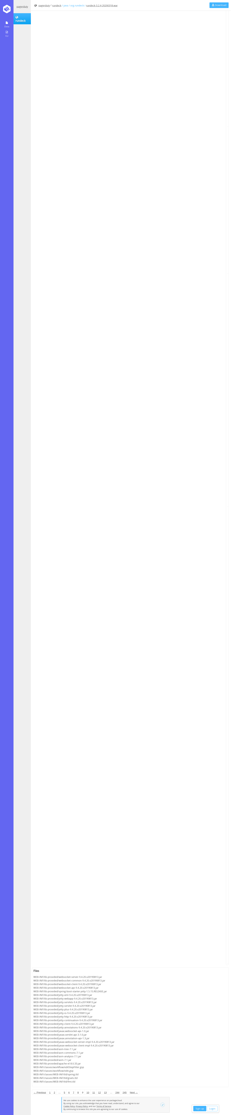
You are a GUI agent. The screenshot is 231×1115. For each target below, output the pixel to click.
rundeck (56, 5)
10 (87, 1092)
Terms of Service (103, 1106)
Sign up (200, 1108)
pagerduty (22, 6)
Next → (134, 1092)
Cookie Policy (69, 1106)
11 (93, 1092)
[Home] (7, 10)
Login (212, 1108)
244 (117, 1092)
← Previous (40, 1092)
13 (105, 1092)
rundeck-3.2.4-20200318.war (102, 5)
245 (125, 1092)
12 (99, 1092)
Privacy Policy (82, 1106)
